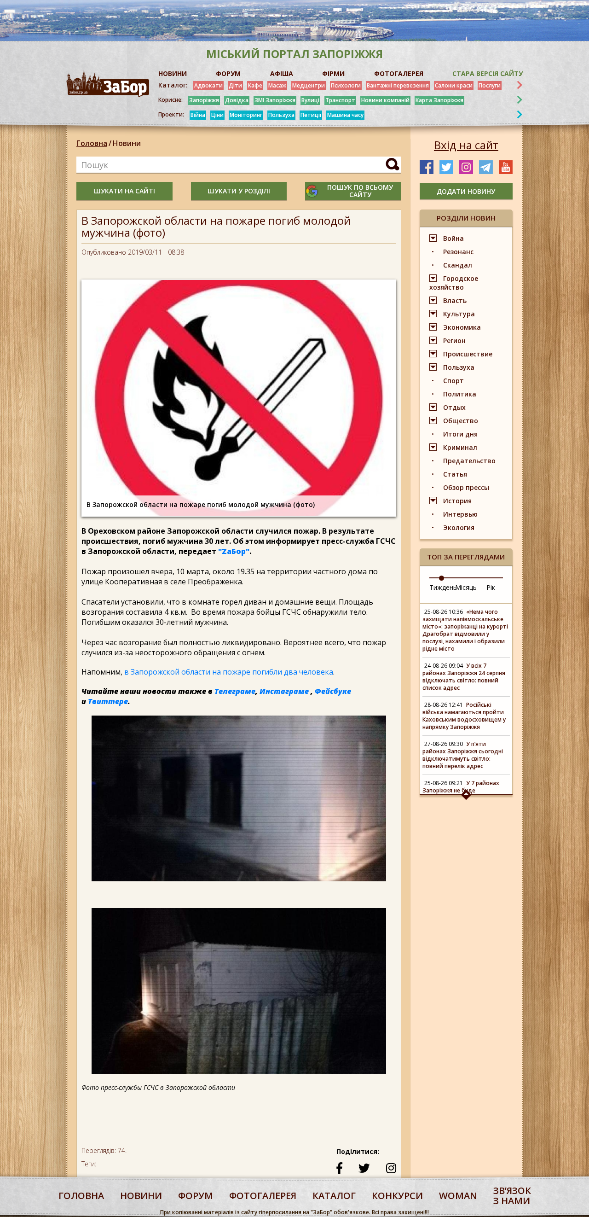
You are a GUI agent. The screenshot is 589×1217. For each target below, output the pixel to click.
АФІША (281, 73)
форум (195, 1195)
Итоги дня (460, 434)
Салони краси (454, 85)
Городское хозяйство (453, 282)
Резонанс (458, 251)
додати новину (466, 191)
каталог (334, 1195)
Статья (455, 474)
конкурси (397, 1195)
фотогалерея (262, 1195)
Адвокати (208, 85)
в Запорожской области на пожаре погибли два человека (228, 672)
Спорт (453, 380)
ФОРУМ (228, 73)
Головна (91, 143)
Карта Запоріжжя (439, 100)
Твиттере (108, 701)
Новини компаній (385, 100)
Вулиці (310, 100)
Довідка (236, 100)
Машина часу (345, 115)
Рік (490, 587)
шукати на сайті (124, 190)
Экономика (462, 327)
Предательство (469, 460)
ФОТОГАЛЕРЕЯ (398, 73)
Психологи (346, 85)
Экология (458, 527)
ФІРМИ (333, 73)
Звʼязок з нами (512, 1195)
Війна (198, 115)
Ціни (217, 115)
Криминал (460, 447)
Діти (235, 85)
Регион (454, 340)
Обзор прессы (466, 487)
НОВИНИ (172, 73)
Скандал (457, 265)
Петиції (310, 115)
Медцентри (308, 85)
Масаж (277, 85)
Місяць (466, 587)
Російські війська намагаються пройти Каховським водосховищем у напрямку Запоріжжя (464, 716)
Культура (459, 313)
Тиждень (443, 587)
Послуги (490, 85)
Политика (459, 394)
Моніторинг (246, 115)
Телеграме (234, 691)
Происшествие (467, 353)
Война (453, 238)
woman (458, 1195)
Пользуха (281, 115)
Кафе (255, 85)
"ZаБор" (233, 551)
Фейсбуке (333, 691)
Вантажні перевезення (398, 85)
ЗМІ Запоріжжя (274, 100)
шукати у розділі (239, 190)
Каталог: (173, 85)
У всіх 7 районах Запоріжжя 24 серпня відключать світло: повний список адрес (463, 677)
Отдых (454, 407)
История (457, 500)
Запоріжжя (204, 100)
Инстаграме (284, 691)
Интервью (460, 514)
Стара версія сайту (487, 73)
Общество (460, 420)
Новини (127, 143)
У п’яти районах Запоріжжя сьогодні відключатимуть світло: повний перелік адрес (462, 755)
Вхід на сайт (466, 145)
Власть (455, 300)
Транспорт (340, 100)
